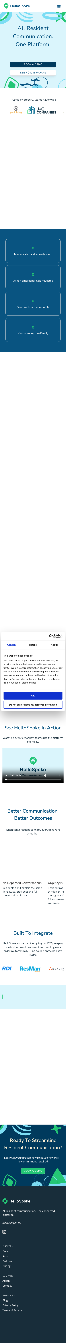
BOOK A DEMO (33, 64)
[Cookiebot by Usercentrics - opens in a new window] (49, 636)
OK (33, 695)
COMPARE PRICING (33, 398)
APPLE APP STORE (25, 1099)
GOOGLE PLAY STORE (25, 1109)
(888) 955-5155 (11, 1223)
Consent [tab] (11, 644)
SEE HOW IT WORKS (33, 72)
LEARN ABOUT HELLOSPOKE (33, 214)
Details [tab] (33, 644)
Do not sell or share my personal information (33, 704)
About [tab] (54, 644)
